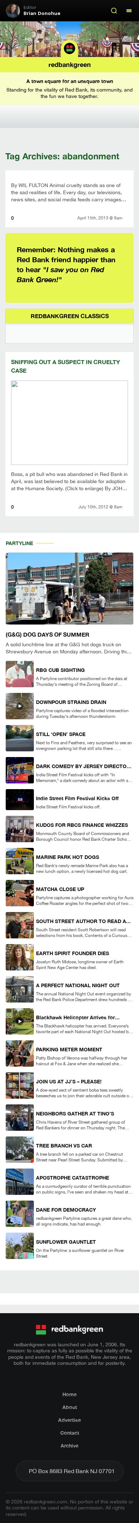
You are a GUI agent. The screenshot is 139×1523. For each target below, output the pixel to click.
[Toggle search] (114, 10)
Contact (69, 1433)
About (69, 1407)
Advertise (69, 1420)
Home (69, 1394)
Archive (69, 1445)
